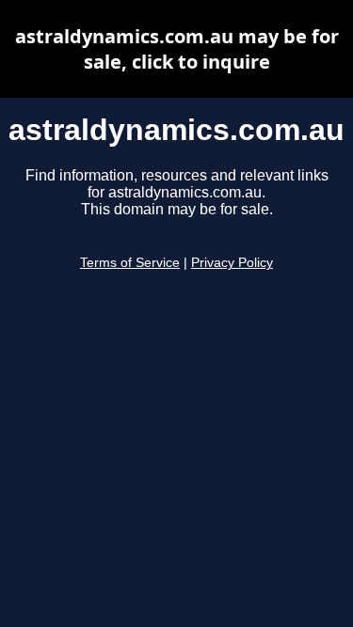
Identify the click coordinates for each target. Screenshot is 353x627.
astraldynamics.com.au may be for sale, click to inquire (177, 49)
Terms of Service (130, 263)
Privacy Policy (232, 263)
